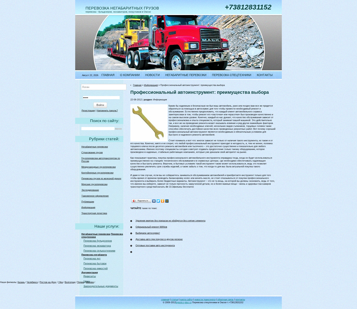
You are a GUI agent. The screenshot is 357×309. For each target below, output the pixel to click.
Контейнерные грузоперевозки (97, 172)
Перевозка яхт (92, 258)
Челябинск (32, 282)
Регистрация (88, 110)
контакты (240, 299)
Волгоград (70, 282)
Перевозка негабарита (94, 254)
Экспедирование (90, 190)
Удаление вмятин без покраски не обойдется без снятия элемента (170, 220)
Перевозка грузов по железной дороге (101, 178)
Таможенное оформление (95, 196)
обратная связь (225, 299)
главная (165, 299)
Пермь (80, 282)
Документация (89, 272)
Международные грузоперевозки (98, 167)
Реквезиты (89, 276)
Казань (21, 282)
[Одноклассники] (163, 201)
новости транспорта (204, 299)
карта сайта (186, 299)
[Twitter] (158, 201)
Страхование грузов (92, 152)
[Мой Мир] (167, 201)
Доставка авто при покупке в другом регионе (159, 239)
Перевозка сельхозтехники (99, 250)
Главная (107, 75)
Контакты (265, 75)
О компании (130, 75)
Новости (152, 75)
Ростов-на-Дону (48, 282)
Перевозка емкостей (95, 268)
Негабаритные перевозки (185, 75)
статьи (174, 299)
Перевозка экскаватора (97, 245)
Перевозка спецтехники (231, 75)
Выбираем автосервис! (148, 233)
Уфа (60, 282)
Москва (90, 282)
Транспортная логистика (94, 213)
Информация (88, 207)
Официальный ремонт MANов (151, 227)
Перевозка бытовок (94, 263)
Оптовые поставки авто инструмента (155, 245)
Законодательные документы (100, 286)
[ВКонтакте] (154, 201)
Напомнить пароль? (107, 110)
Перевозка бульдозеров (97, 240)
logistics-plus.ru (184, 302)
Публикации (87, 201)
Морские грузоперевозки (94, 184)
